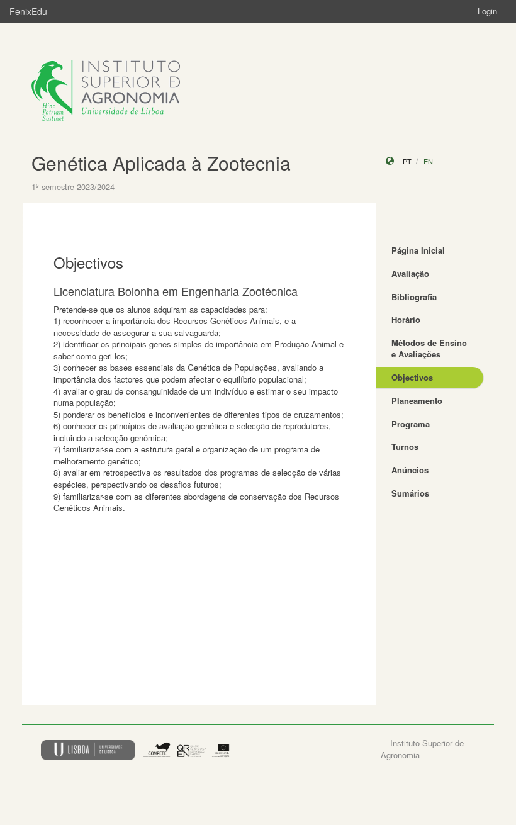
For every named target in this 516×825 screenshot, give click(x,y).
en (428, 161)
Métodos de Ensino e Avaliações (429, 349)
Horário (405, 319)
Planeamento (416, 401)
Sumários (410, 493)
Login (487, 11)
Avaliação (410, 273)
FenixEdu (28, 11)
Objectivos (412, 377)
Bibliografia (414, 297)
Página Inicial (418, 250)
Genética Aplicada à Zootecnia (161, 162)
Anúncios (410, 470)
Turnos (404, 446)
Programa (410, 424)
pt (407, 161)
